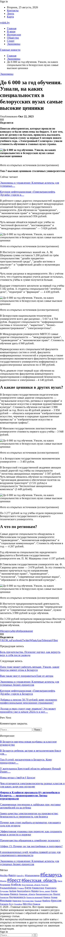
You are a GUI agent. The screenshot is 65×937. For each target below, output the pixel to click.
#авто (12, 875)
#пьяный (38, 901)
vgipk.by (5, 22)
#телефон (18, 904)
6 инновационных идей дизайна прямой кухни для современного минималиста (30, 854)
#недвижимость (17, 897)
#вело (60, 881)
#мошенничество (44, 894)
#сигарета (4, 904)
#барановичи (32, 875)
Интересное (14, 34)
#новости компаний (34, 897)
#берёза (3, 881)
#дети (28, 887)
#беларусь (6, 631)
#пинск (46, 897)
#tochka (4, 875)
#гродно (44, 885)
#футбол (27, 903)
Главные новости (10, 49)
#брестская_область (39, 880)
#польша (6, 900)
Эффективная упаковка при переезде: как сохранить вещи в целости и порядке (31, 833)
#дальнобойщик (8, 888)
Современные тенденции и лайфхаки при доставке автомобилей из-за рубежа (30, 806)
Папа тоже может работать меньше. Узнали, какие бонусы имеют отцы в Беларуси (29, 668)
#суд (11, 904)
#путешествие (28, 901)
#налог (56, 894)
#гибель (16, 884)
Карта (10, 16)
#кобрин (12, 891)
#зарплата (50, 887)
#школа (36, 904)
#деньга (20, 888)
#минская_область (27, 894)
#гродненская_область (31, 885)
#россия (56, 900)
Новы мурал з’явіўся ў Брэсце (17, 777)
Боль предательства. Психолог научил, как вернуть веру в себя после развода (30, 654)
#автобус (20, 876)
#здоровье (4, 891)
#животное (38, 887)
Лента (10, 13)
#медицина (4, 894)
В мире (11, 31)
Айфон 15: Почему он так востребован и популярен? (31, 846)
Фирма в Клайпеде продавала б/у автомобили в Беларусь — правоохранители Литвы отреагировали (30, 795)
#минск (14, 893)
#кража (35, 891)
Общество (13, 37)
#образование (25, 631)
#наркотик (4, 897)
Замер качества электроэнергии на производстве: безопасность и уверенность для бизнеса (29, 815)
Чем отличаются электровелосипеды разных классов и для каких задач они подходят (32, 785)
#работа (46, 900)
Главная (11, 28)
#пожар (54, 897)
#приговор (16, 901)
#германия (5, 884)
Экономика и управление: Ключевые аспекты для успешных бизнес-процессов (29, 863)
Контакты (13, 10)
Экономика (13, 43)
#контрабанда (24, 891)
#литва (54, 891)
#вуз (14, 631)
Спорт (10, 40)
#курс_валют (44, 891)
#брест (14, 880)
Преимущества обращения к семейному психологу (30, 840)
